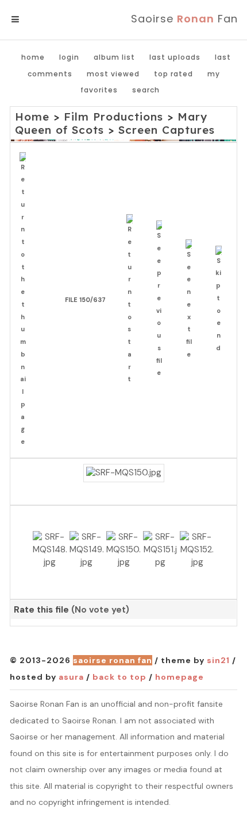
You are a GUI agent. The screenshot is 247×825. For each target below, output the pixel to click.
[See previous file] (162, 300)
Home (33, 57)
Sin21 (218, 660)
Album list (114, 57)
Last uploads (174, 57)
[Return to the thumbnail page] (25, 300)
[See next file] (191, 300)
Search (146, 90)
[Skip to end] (221, 300)
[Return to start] (132, 300)
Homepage (179, 677)
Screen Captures (166, 130)
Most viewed (113, 74)
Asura (71, 677)
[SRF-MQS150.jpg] (123, 473)
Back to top (119, 677)
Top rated (173, 74)
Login (69, 57)
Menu (34, 19)
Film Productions (113, 116)
